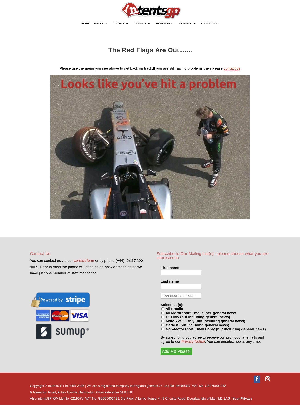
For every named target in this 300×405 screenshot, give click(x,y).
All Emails (174, 309)
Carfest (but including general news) (197, 325)
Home (85, 23)
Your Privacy (242, 398)
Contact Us (187, 23)
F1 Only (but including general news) (197, 317)
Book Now (208, 23)
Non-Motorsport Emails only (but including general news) (215, 329)
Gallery (118, 23)
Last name (170, 281)
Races (98, 23)
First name (170, 268)
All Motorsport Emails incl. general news (200, 313)
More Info (163, 23)
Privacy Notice (193, 341)
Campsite (140, 23)
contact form (84, 261)
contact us (232, 68)
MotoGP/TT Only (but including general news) (205, 321)
